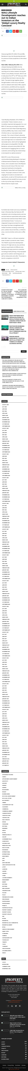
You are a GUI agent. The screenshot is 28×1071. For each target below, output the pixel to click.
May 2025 (4, 434)
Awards (4, 785)
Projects (4, 905)
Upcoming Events (6, 950)
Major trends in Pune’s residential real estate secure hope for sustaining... (17, 1024)
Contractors (5, 817)
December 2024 (5, 445)
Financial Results (6, 834)
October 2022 (5, 499)
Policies (4, 892)
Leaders (4, 871)
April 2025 (4, 437)
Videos (4, 952)
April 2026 (4, 413)
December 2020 (5, 546)
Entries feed (5, 964)
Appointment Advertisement (9, 779)
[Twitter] (16, 1006)
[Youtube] (19, 1006)
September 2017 (6, 630)
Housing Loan (6, 843)
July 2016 (4, 660)
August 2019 (5, 580)
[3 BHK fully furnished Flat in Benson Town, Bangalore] (5, 1032)
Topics (6, 8)
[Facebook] (8, 1006)
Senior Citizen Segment (8, 929)
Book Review (5, 789)
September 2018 (6, 604)
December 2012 (5, 752)
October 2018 (5, 602)
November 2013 (6, 728)
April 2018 (4, 615)
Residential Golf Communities (10, 922)
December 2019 (5, 572)
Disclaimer (17, 1065)
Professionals (6, 901)
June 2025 (4, 432)
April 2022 (4, 512)
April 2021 (4, 537)
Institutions (5, 847)
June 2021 (4, 533)
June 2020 (4, 559)
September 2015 (6, 681)
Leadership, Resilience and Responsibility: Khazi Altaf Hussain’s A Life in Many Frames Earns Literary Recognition (13, 387)
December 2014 (5, 701)
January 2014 (5, 724)
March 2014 (5, 720)
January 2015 (5, 698)
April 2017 (4, 640)
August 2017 (5, 632)
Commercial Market (7, 811)
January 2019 (5, 595)
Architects (5, 781)
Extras (4, 832)
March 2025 (5, 439)
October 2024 (5, 449)
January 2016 (5, 673)
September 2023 (6, 475)
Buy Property (5, 800)
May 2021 (4, 535)
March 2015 (5, 694)
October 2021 (5, 525)
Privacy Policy (11, 1065)
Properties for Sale (7, 907)
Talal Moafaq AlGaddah (17, 273)
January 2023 (5, 492)
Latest (4, 867)
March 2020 (5, 565)
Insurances (5, 849)
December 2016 (5, 649)
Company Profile (6, 813)
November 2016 (6, 651)
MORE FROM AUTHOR (19, 311)
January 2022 (5, 518)
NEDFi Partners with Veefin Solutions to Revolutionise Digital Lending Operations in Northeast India (17, 319)
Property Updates (7, 914)
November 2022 (6, 497)
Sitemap (23, 1065)
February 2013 (5, 748)
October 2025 (5, 424)
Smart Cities (5, 931)
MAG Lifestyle (4, 273)
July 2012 (4, 756)
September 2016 (6, 655)
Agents (4, 776)
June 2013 (4, 739)
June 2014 (4, 713)
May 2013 (4, 741)
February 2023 (5, 490)
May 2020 (4, 561)
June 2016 (4, 662)
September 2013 (6, 733)
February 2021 (5, 542)
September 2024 (6, 452)
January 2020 (5, 570)
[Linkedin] (12, 1006)
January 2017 (5, 647)
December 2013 (5, 726)
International (6, 852)
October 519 (5, 765)
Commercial (5, 809)
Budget (4, 791)
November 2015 (6, 677)
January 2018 (5, 621)
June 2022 (4, 507)
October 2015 (5, 679)
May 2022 (4, 509)
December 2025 (5, 419)
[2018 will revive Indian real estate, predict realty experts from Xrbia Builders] (5, 1017)
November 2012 (6, 754)
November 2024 (6, 447)
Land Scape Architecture (8, 864)
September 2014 (6, 707)
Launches (4, 869)
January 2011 (5, 763)
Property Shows (6, 912)
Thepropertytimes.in (6, 274)
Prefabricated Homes (7, 897)
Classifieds (5, 806)
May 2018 (4, 613)
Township (5, 946)
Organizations (6, 890)
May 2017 (4, 638)
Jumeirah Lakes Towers (20, 271)
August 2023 (5, 477)
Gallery (4, 837)
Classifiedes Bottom (7, 804)
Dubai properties (14, 269)
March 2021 (5, 540)
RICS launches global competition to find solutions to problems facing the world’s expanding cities (20, 293)
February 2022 (5, 516)
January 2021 (5, 544)
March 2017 (5, 643)
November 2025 (6, 421)
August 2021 (5, 529)
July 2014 (4, 711)
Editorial (4, 826)
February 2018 (5, 619)
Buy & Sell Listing (6, 798)
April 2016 (4, 666)
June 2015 (4, 688)
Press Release (5, 899)
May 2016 (4, 664)
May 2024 (4, 458)
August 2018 (5, 606)
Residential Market (7, 925)
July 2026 (4, 406)
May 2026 (4, 411)
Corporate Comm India (14, 1069)
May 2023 (4, 484)
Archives (4, 783)
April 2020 (4, 563)
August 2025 (5, 428)
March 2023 (5, 488)
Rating (4, 918)
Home (2, 8)
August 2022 (5, 503)
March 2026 (5, 415)
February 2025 (5, 441)
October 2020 (5, 550)
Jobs (3, 858)
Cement (4, 802)
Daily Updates (6, 819)
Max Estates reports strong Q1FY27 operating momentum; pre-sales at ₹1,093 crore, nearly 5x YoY (13, 381)
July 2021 (4, 531)
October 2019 (5, 576)
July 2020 (4, 557)
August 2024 (5, 454)
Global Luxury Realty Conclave (8, 271)
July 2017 (4, 634)
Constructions (6, 815)
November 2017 (6, 625)
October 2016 (5, 653)
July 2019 (4, 582)
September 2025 (6, 426)
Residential (5, 920)
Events (4, 830)
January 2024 (5, 467)
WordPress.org (6, 968)
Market (4, 882)
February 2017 (5, 645)
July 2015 (4, 686)
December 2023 (5, 469)
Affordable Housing (7, 774)
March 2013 (5, 746)
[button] (26, 4)
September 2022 (6, 501)
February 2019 (5, 593)
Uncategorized (6, 948)
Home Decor (5, 841)
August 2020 (5, 555)
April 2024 (4, 460)
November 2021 (6, 522)
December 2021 (5, 520)
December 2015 (5, 675)
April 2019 (4, 589)
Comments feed (6, 966)
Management (5, 879)
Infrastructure (6, 845)
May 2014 (4, 716)
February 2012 (5, 758)
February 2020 (5, 567)
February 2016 (5, 670)
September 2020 (6, 552)
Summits (4, 935)
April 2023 (4, 486)
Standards (5, 933)
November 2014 (6, 703)
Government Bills (7, 839)
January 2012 (5, 761)
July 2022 (4, 505)
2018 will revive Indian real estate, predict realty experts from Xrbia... (17, 1017)
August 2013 (5, 735)
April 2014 (4, 718)
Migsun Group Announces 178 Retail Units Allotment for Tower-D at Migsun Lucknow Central (17, 340)
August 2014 (5, 709)
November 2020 (6, 548)
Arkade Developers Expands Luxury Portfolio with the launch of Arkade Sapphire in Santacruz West (14, 375)
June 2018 (4, 610)
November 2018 (6, 600)
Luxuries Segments (7, 877)
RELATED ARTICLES (7, 311)
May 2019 (4, 587)
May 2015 (4, 690)
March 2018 (5, 617)
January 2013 (5, 750)
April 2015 (4, 692)
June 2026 (4, 409)
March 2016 (5, 668)
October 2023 (5, 473)
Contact (4, 1065)
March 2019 (5, 591)
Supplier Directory (7, 937)
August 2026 (5, 404)
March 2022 (5, 514)
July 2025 (4, 430)
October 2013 (5, 731)
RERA (10, 273)
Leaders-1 (4, 873)
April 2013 (4, 743)
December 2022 (5, 494)
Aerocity (7, 269)
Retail (3, 927)
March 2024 (5, 462)
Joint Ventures (6, 862)
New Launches (6, 888)
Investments (11, 8)
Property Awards (6, 910)
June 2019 (4, 585)
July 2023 (4, 479)
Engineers (4, 828)
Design (4, 822)
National (4, 884)
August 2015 (5, 683)
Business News (4, 319)
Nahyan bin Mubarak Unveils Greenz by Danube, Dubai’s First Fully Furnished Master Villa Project (17, 329)
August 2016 (5, 658)
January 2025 (5, 443)
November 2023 (6, 471)
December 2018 (5, 597)
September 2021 (6, 527)
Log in (4, 962)
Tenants (4, 942)
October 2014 (5, 705)
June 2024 (4, 456)
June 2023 (4, 482)
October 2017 (5, 628)
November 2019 (6, 574)
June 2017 (4, 636)
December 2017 (5, 623)
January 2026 (5, 417)
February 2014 (5, 722)
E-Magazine (5, 824)
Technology (5, 940)
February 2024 (5, 464)
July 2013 (4, 737)
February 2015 (5, 696)
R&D (3, 916)
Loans (4, 875)
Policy (4, 894)
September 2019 (6, 578)
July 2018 (4, 608)
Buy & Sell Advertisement (8, 796)
